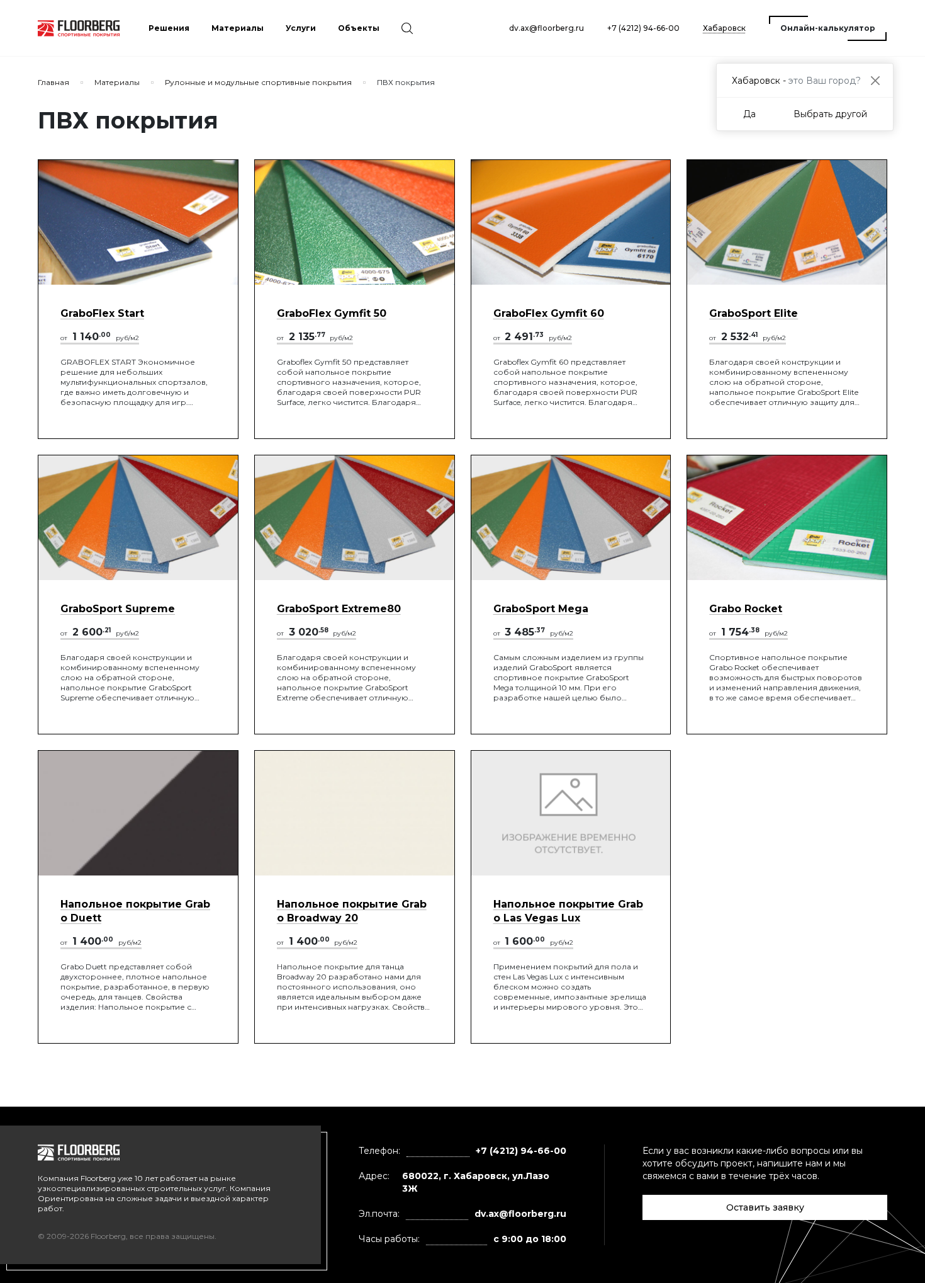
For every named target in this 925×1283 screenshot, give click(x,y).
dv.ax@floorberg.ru (546, 28)
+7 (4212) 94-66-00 (643, 28)
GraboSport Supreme (117, 609)
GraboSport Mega (540, 609)
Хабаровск (724, 28)
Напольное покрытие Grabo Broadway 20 (352, 911)
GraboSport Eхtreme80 (339, 609)
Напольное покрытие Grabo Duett (135, 911)
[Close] (875, 80)
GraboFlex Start (102, 313)
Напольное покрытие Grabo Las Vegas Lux (568, 911)
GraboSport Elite (753, 313)
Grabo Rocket (745, 609)
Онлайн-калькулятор (827, 28)
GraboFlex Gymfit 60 (548, 313)
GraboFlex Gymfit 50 (331, 313)
